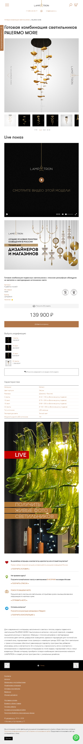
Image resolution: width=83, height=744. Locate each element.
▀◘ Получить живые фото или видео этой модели (41, 372)
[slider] (69, 214)
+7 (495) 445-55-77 (31, 11)
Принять (8, 738)
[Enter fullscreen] (76, 214)
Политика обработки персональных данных (19, 713)
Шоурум (7, 679)
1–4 (40, 130)
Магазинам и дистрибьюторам (15, 682)
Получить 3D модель (43, 306)
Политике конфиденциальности (15, 731)
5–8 (44, 130)
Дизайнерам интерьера (12, 685)
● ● (23, 615)
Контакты (7, 676)
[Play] (7, 214)
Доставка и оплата (10, 700)
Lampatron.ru (10, 718)
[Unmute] (63, 214)
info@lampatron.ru (51, 11)
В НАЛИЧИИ (51, 579)
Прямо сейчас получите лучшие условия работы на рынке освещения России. (39, 565)
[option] (41, 75)
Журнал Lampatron (11, 695)
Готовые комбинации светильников (17, 20)
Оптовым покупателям (12, 689)
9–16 (48, 130)
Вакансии (7, 692)
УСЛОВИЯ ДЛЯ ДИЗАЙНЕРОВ (1, 39)
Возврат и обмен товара (12, 703)
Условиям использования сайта (39, 731)
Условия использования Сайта (15, 710)
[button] (8, 75)
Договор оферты (10, 707)
